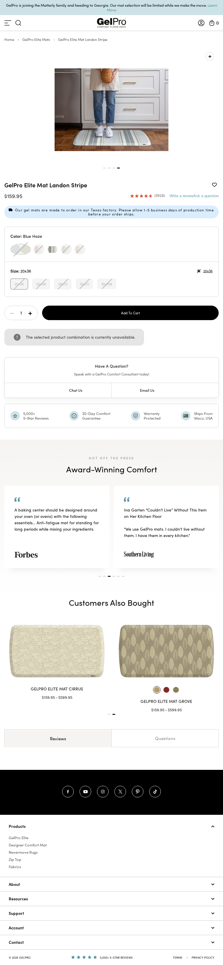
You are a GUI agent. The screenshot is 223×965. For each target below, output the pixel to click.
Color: (26, 236)
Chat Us (75, 390)
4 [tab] (113, 576)
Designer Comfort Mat (28, 845)
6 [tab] (123, 576)
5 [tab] (118, 576)
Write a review (181, 196)
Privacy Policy (203, 957)
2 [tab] (104, 576)
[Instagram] (103, 791)
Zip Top (15, 859)
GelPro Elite (18, 837)
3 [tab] (109, 576)
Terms (177, 957)
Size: (20, 271)
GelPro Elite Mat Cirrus (57, 689)
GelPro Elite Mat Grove (166, 701)
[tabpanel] (57, 527)
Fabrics (15, 866)
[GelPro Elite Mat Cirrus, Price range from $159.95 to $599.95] (57, 651)
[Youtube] (85, 791)
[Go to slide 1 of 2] (109, 714)
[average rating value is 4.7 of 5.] (142, 196)
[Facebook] (68, 791)
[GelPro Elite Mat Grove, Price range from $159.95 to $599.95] (166, 651)
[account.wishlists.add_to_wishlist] (214, 184)
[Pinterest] (137, 791)
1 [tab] (99, 576)
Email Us (147, 390)
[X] (120, 791)
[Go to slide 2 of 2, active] (113, 714)
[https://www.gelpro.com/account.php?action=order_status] (201, 23)
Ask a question (206, 196)
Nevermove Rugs (23, 852)
